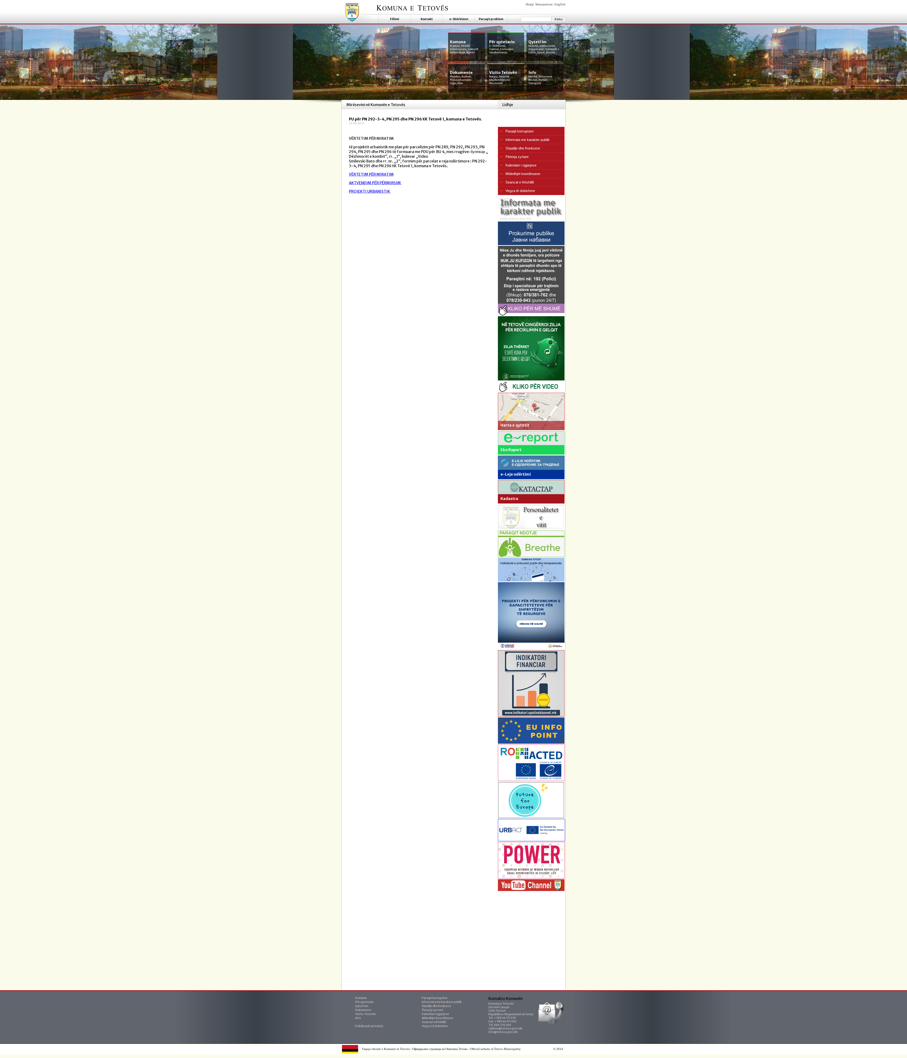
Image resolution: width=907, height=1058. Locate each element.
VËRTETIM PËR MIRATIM (371, 174)
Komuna (458, 41)
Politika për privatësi (369, 1026)
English (559, 4)
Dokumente (461, 72)
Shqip (530, 4)
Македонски (543, 4)
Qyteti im (537, 41)
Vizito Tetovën (503, 72)
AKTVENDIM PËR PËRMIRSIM (375, 182)
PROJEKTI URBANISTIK (370, 191)
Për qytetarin (502, 41)
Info (532, 72)
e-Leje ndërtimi (516, 474)
